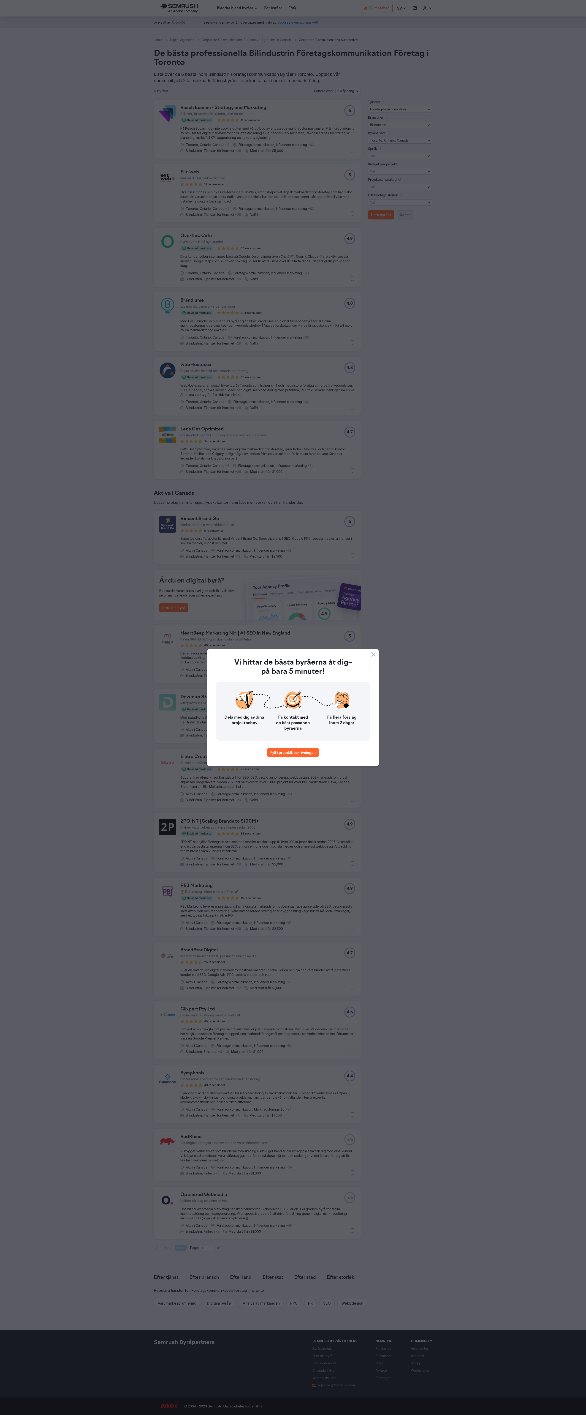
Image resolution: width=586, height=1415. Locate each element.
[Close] (373, 654)
